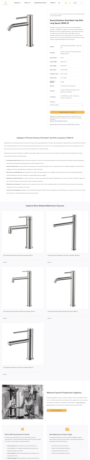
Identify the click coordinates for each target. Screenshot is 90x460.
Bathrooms (55, 14)
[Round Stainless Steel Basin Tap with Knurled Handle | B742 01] (23, 232)
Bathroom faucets (61, 14)
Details (5, 262)
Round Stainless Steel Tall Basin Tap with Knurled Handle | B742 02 (19, 311)
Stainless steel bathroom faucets (59, 124)
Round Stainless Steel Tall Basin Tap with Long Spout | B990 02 (62, 311)
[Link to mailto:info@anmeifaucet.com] (66, 3)
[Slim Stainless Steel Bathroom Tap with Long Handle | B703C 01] (23, 344)
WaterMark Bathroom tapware (73, 124)
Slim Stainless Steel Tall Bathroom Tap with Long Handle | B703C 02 (64, 255)
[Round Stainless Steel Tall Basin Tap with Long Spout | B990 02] (67, 288)
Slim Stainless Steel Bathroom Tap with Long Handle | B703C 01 (18, 367)
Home (51, 14)
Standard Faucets (69, 14)
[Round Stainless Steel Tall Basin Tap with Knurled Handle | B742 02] (23, 288)
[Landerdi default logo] (5, 1)
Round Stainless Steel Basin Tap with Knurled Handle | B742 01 (18, 255)
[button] (59, 3)
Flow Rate (52, 102)
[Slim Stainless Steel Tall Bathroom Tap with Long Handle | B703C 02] (67, 232)
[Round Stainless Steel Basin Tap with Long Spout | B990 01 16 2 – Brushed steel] (22, 30)
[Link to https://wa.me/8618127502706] (70, 3)
